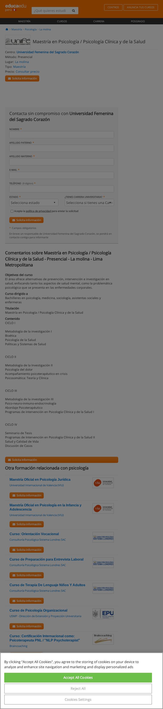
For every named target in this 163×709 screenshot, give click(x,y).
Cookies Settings (78, 699)
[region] (81, 680)
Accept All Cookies (78, 677)
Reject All (78, 688)
